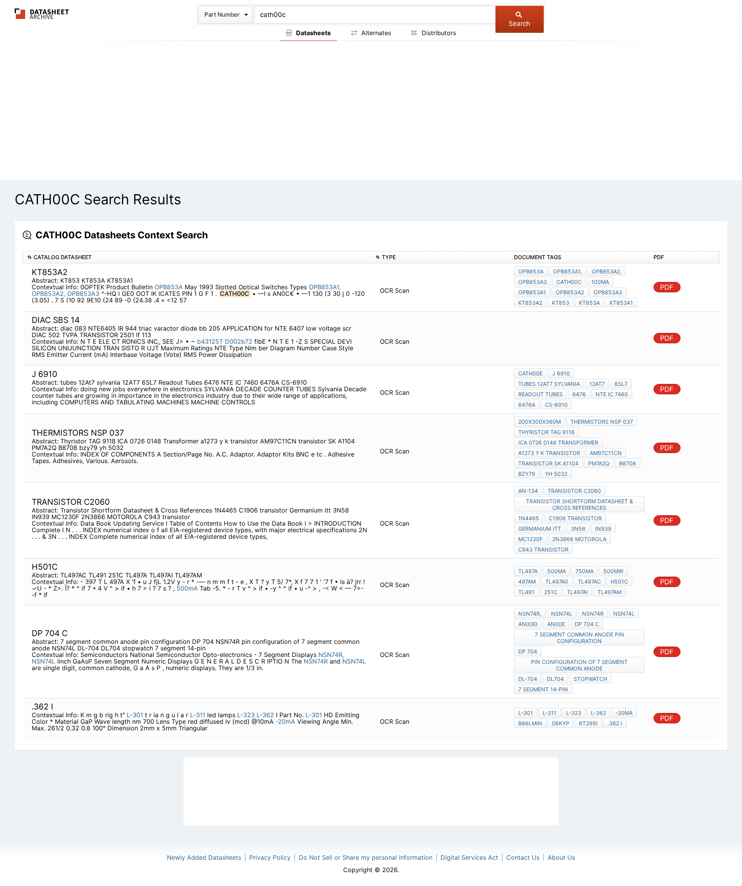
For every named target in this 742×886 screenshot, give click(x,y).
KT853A (589, 302)
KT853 (560, 302)
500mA (187, 588)
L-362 (265, 715)
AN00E (556, 624)
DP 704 (527, 651)
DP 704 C (587, 624)
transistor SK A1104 (548, 463)
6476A (526, 404)
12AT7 (597, 383)
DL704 (555, 679)
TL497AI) (556, 581)
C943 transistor (543, 549)
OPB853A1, (324, 287)
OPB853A (169, 287)
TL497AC (589, 581)
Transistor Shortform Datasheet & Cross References (579, 504)
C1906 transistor (575, 518)
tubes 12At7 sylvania (549, 383)
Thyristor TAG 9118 (546, 432)
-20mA (285, 721)
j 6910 (561, 373)
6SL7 (621, 383)
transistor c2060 (574, 490)
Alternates (375, 33)
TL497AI (577, 592)
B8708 (627, 463)
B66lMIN (530, 723)
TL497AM (609, 592)
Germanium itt (539, 528)
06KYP (560, 723)
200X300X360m (539, 421)
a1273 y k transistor (549, 453)
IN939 (603, 528)
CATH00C (569, 281)
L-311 (197, 715)
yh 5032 (556, 473)
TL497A (528, 571)
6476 (579, 394)
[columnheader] (197, 257)
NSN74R (316, 661)
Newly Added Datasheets (204, 857)
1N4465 (528, 518)
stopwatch (590, 679)
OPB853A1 (532, 292)
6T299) (588, 723)
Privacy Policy (270, 857)
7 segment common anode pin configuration (579, 637)
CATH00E (530, 373)
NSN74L (43, 661)
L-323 (246, 715)
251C (550, 592)
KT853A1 (621, 302)
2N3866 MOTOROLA (579, 539)
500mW (613, 571)
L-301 (135, 715)
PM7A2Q (598, 463)
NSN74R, (331, 655)
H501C (619, 581)
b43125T (210, 341)
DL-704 (527, 679)
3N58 (578, 528)
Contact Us (522, 857)
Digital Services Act (469, 857)
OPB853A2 (570, 292)
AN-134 (528, 490)
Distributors (438, 33)
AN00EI (528, 624)
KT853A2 (530, 302)
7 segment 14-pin (543, 689)
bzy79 (526, 473)
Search (519, 23)
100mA (600, 281)
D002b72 (238, 341)
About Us (561, 857)
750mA (584, 571)
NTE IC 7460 (612, 394)
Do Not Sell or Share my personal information (365, 857)
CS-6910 (556, 404)
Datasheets (312, 33)
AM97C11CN (606, 453)
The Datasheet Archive (42, 13)
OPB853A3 (84, 293)
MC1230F (530, 539)
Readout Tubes (540, 394)
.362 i (615, 723)
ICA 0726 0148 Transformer (558, 442)
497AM (527, 581)
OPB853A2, (48, 293)
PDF (667, 287)
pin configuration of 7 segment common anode (579, 665)
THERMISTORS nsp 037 (601, 421)
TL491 (526, 592)
